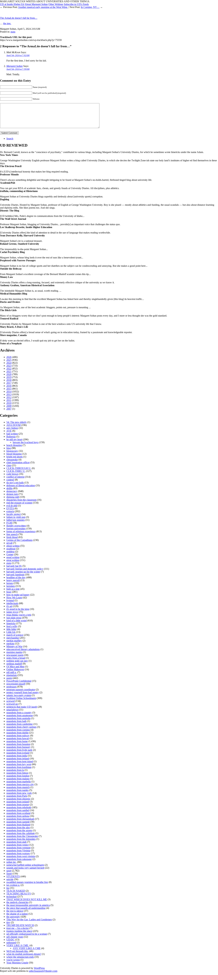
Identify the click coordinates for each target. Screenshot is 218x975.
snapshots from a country (19, 712)
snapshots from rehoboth (18, 807)
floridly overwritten (16, 525)
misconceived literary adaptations (23, 649)
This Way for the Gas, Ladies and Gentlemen (29, 919)
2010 (8, 403)
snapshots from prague (17, 804)
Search (9, 138)
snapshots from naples (17, 790)
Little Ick (10, 632)
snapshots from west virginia (20, 856)
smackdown (12, 709)
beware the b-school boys (25, 442)
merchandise (12, 637)
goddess (10, 551)
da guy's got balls (15, 482)
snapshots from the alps (18, 827)
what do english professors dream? (23, 954)
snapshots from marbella (18, 781)
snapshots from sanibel (17, 810)
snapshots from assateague (19, 715)
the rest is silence (14, 911)
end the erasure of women (19, 502)
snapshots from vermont (18, 847)
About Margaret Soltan (36, 4)
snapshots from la (15, 770)
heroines (10, 586)
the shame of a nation (17, 913)
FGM (9, 522)
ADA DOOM (13, 425)
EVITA (10, 508)
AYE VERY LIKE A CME (27, 948)
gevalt (9, 543)
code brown (12, 474)
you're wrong (13, 959)
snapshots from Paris (16, 796)
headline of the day (16, 577)
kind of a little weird (16, 620)
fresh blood (12, 537)
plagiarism (11, 675)
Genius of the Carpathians (19, 540)
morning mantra (14, 652)
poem (9, 678)
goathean (10, 548)
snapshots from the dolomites (21, 839)
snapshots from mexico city (20, 784)
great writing (12, 560)
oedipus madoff (14, 663)
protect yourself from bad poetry (22, 692)
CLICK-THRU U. (15, 471)
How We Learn (14, 597)
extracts (10, 511)
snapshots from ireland (17, 758)
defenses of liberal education (20, 485)
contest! (10, 479)
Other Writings (55, 4)
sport (8, 870)
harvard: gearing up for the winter (23, 571)
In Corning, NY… (90, 7)
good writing (12, 557)
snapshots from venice (17, 844)
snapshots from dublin (17, 732)
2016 (8, 385)
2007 (8, 408)
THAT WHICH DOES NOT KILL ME (26, 899)
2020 (8, 374)
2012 (8, 397)
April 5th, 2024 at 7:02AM (18, 55)
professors (11, 686)
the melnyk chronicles (17, 902)
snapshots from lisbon (17, 773)
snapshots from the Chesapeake (22, 836)
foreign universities (16, 528)
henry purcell (13, 580)
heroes (9, 583)
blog (8, 448)
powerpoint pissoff (15, 683)
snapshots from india (16, 755)
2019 (8, 377)
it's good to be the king (17, 609)
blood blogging (14, 453)
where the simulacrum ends (20, 957)
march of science (14, 635)
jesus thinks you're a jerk (18, 614)
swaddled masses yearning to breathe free (27, 882)
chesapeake (12, 459)
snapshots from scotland (18, 813)
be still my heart (14, 439)
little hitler (11, 629)
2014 (8, 391)
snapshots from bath (16, 721)
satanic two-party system (18, 695)
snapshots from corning (18, 729)
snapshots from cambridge (19, 724)
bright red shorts (14, 456)
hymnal (10, 600)
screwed (10, 701)
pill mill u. (11, 672)
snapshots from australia (18, 718)
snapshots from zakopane (19, 859)
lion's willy (11, 626)
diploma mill (12, 497)
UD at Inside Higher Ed (12, 4)
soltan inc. (11, 862)
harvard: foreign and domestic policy (24, 568)
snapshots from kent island (19, 761)
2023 (8, 365)
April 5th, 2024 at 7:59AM (18, 69)
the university (13, 916)
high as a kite (13, 589)
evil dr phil (11, 505)
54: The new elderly (16, 422)
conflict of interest (15, 476)
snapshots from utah (16, 842)
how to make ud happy (18, 594)
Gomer (9, 554)
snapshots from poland (17, 801)
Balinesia (11, 436)
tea (7, 888)
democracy (11, 491)
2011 (8, 400)
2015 (8, 388)
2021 (8, 371)
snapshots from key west (18, 764)
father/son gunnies (15, 520)
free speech (12, 534)
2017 (8, 383)
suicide (9, 879)
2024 (8, 362)
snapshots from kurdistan (18, 767)
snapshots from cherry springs (21, 727)
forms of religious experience (21, 531)
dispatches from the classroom (21, 499)
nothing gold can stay (17, 660)
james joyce (12, 612)
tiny (8, 922)
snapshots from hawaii (17, 738)
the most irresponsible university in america (28, 905)
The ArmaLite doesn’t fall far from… (18, 18)
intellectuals (12, 603)
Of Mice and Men (15, 666)
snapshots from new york (19, 793)
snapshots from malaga (17, 778)
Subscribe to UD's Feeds (76, 4)
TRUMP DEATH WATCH (20, 925)
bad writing (12, 433)
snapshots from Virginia (18, 850)
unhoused (11, 942)
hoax (8, 591)
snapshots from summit (18, 821)
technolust (11, 896)
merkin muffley (14, 640)
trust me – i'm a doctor (17, 928)
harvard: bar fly (14, 566)
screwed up (12, 704)
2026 (8, 357)
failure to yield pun (15, 517)
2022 (8, 368)
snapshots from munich (18, 787)
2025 (8, 360)
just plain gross (13, 617)
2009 (8, 406)
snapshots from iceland (17, 752)
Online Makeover (15, 669)
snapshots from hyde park (19, 750)
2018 (8, 380)
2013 (8, 394)
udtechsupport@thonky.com (43, 971)
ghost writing (13, 545)
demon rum (12, 494)
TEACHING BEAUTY (18, 893)
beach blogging (14, 445)
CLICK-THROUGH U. (18, 468)
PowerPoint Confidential (18, 681)
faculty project (13, 514)
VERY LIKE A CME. (17, 945)
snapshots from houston (18, 744)
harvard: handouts (15, 574)
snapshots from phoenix (18, 798)
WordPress (39, 968)
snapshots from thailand (18, 824)
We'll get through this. (17, 951)
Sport (9, 873)
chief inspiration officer (18, 462)
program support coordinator (20, 689)
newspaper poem (14, 655)
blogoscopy (12, 451)
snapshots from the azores (19, 830)
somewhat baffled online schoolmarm (25, 865)
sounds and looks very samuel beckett (25, 867)
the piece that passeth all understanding (25, 908)
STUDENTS (13, 876)
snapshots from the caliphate (20, 833)
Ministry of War (14, 646)
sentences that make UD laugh (21, 706)
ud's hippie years (14, 936)
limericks (10, 623)
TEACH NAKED (15, 890)
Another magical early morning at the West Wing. (43, 7)
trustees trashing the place (19, 931)
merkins (10, 643)
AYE (9, 430)
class (8, 465)
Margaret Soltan (14, 66)
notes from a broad (15, 658)
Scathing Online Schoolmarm (21, 698)
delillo (9, 488)
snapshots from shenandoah (20, 819)
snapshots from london (17, 775)
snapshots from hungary (18, 747)
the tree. (7, 23)
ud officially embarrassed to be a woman (26, 934)
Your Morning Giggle (17, 962)
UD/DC (10, 939)
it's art (9, 606)
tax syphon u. (13, 885)
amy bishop (12, 428)
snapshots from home (17, 741)
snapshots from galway (18, 735)
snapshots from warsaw (18, 853)
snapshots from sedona (17, 816)
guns (13, 31)
